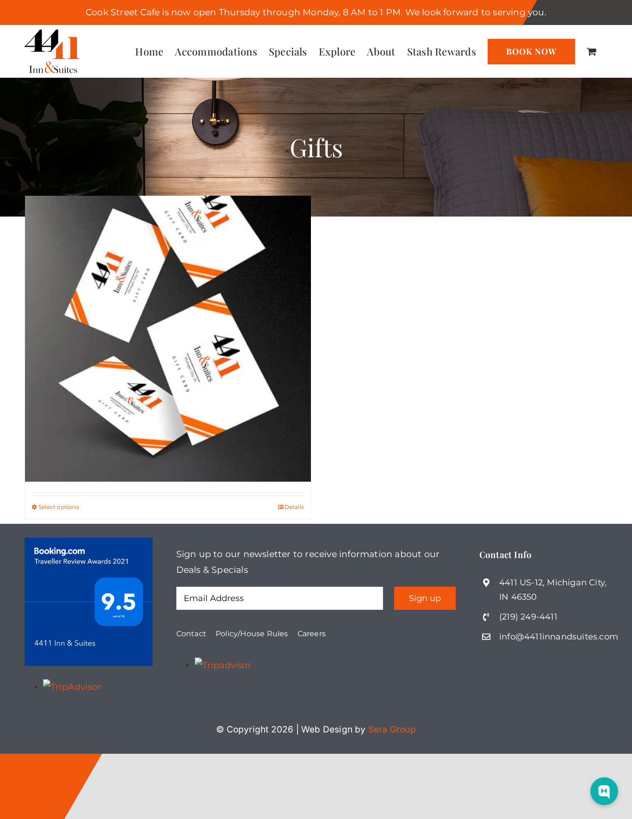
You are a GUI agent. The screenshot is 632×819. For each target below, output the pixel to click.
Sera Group (392, 729)
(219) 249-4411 (528, 617)
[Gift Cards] (168, 338)
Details (294, 506)
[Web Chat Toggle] (604, 791)
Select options (58, 506)
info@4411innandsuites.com (558, 637)
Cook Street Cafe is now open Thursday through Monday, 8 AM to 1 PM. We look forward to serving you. (316, 12)
